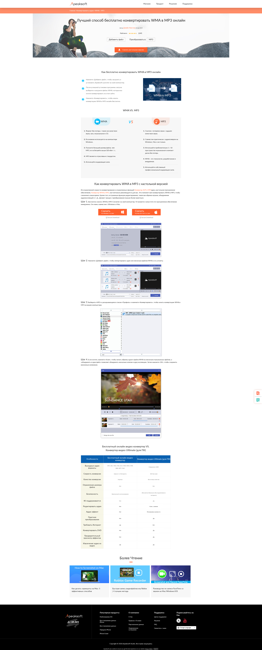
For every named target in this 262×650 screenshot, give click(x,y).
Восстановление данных (108, 626)
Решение (173, 4)
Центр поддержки (160, 617)
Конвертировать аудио (85, 10)
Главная (72, 10)
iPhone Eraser (104, 633)
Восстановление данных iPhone (108, 621)
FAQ (155, 624)
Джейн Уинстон (129, 28)
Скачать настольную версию (133, 50)
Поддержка (187, 4)
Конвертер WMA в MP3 (100, 193)
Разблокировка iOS (106, 617)
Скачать (105, 211)
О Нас (131, 617)
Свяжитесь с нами (160, 628)
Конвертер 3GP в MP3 (142, 190)
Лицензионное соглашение (133, 629)
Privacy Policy (149, 648)
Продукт (159, 4)
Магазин (147, 4)
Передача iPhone (105, 630)
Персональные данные (136, 624)
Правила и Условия (135, 621)
